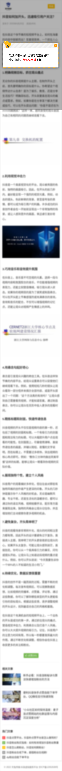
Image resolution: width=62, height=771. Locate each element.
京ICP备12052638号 (48, 767)
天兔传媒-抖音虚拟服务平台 (25, 767)
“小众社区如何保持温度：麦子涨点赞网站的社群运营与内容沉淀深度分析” (40, 713)
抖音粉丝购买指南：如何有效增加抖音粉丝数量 (33, 742)
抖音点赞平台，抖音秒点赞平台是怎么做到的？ (33, 737)
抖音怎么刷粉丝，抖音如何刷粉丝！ (26, 747)
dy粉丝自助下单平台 (18, 757)
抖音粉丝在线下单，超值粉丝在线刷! (27, 752)
